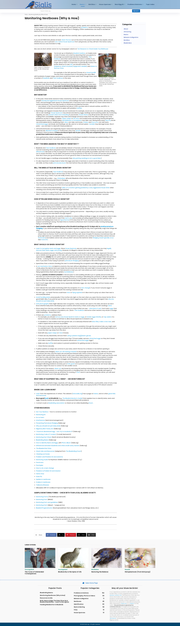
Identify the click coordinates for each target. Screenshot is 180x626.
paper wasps (52, 333)
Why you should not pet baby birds (48, 426)
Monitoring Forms (42, 497)
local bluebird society (85, 493)
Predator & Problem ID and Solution (48, 471)
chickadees (61, 178)
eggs (111, 308)
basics (96, 394)
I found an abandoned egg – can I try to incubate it (54, 431)
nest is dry (68, 218)
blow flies (95, 322)
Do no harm (40, 417)
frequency (57, 66)
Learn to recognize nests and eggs (48, 248)
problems (84, 27)
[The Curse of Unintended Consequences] (40, 558)
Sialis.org (123, 603)
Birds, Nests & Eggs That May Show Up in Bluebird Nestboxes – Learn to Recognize (54, 601)
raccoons (95, 122)
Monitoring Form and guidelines (47, 502)
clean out (57, 368)
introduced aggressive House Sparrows (55, 101)
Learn (38, 394)
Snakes (85, 122)
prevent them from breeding (59, 115)
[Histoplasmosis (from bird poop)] (140, 558)
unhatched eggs (95, 338)
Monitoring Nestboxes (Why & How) (52, 595)
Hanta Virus (40, 474)
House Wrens (83, 115)
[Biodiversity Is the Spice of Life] (73, 558)
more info (44, 240)
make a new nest (105, 322)
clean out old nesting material (65, 352)
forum (91, 403)
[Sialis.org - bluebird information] (41, 5)
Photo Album (66, 443)
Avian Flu (39, 476)
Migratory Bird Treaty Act (44, 429)
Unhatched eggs (42, 124)
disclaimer (113, 618)
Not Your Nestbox (42, 412)
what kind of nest (95, 308)
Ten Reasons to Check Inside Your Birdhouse (92, 49)
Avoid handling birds (43, 297)
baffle (50, 343)
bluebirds (46, 78)
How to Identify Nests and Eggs (47, 443)
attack (78, 131)
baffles (79, 108)
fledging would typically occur (103, 238)
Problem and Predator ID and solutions (49, 457)
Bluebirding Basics (42, 440)
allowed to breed (52, 131)
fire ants (76, 118)
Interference (40, 420)
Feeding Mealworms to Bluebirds (51, 605)
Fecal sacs (39, 462)
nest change (85, 288)
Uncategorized (29, 569)
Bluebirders (95, 569)
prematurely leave (59, 163)
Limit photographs (42, 304)
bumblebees (68, 272)
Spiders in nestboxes (43, 479)
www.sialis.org (77, 394)
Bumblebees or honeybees (71, 120)
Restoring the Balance (99, 572)
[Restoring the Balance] (106, 558)
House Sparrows (56, 113)
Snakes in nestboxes (43, 482)
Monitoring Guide (42, 460)
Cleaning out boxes (43, 454)
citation (132, 603)
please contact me (116, 595)
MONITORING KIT (78, 379)
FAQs (26, 14)
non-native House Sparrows (64, 42)
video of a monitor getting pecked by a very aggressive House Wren (86, 188)
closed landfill (91, 72)
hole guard (71, 364)
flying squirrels (77, 292)
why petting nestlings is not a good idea (87, 158)
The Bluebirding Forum (73, 451)
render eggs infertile (94, 317)
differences (40, 152)
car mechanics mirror (44, 266)
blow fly (108, 120)
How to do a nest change (45, 468)
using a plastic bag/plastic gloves (79, 336)
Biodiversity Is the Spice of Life (69, 572)
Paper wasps (66, 118)
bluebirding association (56, 403)
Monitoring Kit (41, 415)
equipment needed (80, 66)
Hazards (127, 569)
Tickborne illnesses (42, 485)
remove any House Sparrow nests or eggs (69, 317)
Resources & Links (46, 598)
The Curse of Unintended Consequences (34, 573)
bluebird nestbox (79, 53)
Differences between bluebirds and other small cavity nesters (57, 445)
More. (110, 306)
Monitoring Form (41, 499)
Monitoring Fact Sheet (43, 437)
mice (68, 292)
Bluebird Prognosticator (44, 508)
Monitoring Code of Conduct (46, 434)
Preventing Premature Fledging (47, 423)
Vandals (91, 124)
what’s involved (67, 66)
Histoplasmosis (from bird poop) (137, 572)
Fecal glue (39, 465)
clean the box (66, 40)
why (71, 64)
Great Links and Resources (45, 451)
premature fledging (72, 261)
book (46, 398)
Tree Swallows (58, 78)
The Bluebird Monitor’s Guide (72, 398)
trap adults (107, 317)
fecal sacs (41, 238)
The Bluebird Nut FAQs (43, 448)
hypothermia (64, 220)
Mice (66, 122)
